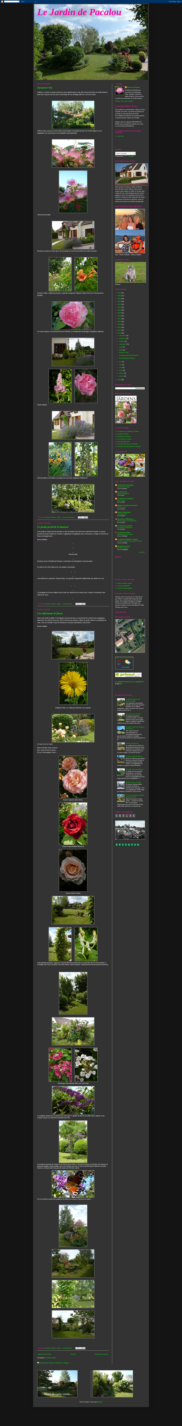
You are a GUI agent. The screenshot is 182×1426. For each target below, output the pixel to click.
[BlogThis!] (81, 517)
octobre (122, 341)
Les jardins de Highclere (124, 527)
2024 (119, 298)
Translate (131, 156)
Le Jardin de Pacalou (79, 12)
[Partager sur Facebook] (85, 517)
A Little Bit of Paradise (125, 485)
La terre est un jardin (124, 526)
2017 (119, 319)
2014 (119, 327)
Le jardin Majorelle (123, 441)
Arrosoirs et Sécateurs (125, 519)
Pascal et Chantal (133, 87)
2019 (119, 313)
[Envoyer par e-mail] (79, 517)
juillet (121, 350)
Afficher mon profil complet (124, 101)
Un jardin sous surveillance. (135, 769)
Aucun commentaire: (68, 517)
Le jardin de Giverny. (124, 436)
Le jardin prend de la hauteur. (53, 527)
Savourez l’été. (45, 87)
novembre (122, 338)
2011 (119, 379)
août (121, 347)
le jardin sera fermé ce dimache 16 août (129, 541)
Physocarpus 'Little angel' (125, 534)
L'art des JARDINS (123, 586)
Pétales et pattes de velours (127, 505)
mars (121, 370)
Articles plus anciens (101, 1354)
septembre (123, 344)
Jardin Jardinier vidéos (124, 583)
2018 (119, 316)
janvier (121, 376)
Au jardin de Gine (123, 546)
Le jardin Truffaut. (123, 434)
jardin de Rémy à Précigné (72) (126, 521)
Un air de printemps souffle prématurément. (135, 796)
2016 (119, 321)
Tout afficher (141, 552)
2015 (119, 324)
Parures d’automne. (132, 743)
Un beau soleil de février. (134, 756)
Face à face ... (121, 500)
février (121, 373)
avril (120, 367)
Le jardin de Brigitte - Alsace (127, 539)
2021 (119, 307)
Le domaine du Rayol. (124, 439)
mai (120, 364)
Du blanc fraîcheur (123, 548)
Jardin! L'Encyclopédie (124, 588)
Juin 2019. (120, 136)
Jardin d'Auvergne (124, 512)
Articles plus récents (44, 1354)
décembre (122, 335)
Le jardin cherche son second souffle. (133, 700)
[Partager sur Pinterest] (87, 517)
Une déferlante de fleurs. (50, 613)
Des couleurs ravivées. (133, 714)
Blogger (99, 1402)
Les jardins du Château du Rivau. (128, 431)
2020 (119, 310)
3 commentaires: (67, 1348)
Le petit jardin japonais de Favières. (129, 446)
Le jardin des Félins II (125, 498)
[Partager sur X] (83, 517)
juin (120, 362)
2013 (119, 330)
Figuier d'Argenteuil (123, 493)
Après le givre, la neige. (133, 782)
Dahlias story (121, 507)
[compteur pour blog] (127, 846)
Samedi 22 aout (122, 514)
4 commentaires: (67, 604)
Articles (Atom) (51, 1358)
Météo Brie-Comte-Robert (124, 657)
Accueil (73, 1354)
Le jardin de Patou (124, 532)
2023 (119, 301)
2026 (119, 293)
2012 (119, 333)
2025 (119, 296)
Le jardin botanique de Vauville (127, 444)
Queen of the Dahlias (123, 487)
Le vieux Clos (122, 492)
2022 (119, 304)
